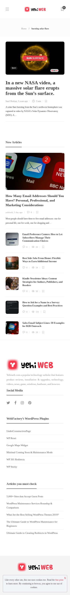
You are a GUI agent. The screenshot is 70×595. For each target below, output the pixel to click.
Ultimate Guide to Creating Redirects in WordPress (32, 533)
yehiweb (9, 212)
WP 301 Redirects (16, 459)
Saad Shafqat (11, 101)
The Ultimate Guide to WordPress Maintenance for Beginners (32, 523)
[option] (35, 243)
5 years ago (23, 101)
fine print (59, 580)
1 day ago (18, 212)
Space (14, 68)
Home (24, 28)
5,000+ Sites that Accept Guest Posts (25, 496)
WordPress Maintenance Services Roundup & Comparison (29, 505)
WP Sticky (12, 466)
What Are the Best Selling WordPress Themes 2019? (33, 514)
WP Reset (11, 438)
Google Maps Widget (17, 445)
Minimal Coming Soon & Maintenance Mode (30, 452)
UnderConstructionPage (19, 431)
